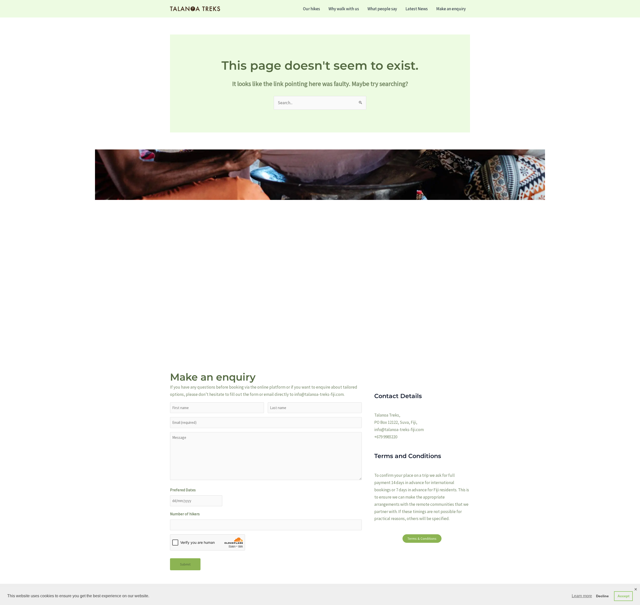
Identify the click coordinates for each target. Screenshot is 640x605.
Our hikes (311, 8)
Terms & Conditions (422, 538)
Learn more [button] (582, 596)
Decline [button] (602, 596)
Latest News (417, 8)
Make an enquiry (451, 8)
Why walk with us (343, 8)
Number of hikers (185, 513)
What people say (382, 8)
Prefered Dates (183, 489)
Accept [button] (624, 596)
